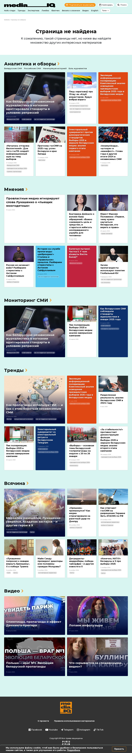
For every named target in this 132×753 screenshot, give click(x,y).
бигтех (9, 419)
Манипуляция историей (55, 68)
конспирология (75, 112)
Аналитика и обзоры (30, 64)
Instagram (84, 730)
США (8, 573)
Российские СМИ (32, 68)
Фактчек (55, 10)
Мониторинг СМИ (26, 300)
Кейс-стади (9, 10)
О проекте (43, 721)
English (94, 10)
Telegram (68, 730)
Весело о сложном (71, 10)
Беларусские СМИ (13, 68)
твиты (32, 532)
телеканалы (74, 465)
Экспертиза (33, 10)
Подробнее (73, 750)
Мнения (14, 189)
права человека (106, 233)
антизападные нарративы (79, 106)
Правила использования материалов (74, 721)
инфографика (26, 119)
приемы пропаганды (14, 171)
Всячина (14, 483)
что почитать (105, 282)
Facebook (36, 730)
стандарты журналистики (110, 329)
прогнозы (41, 160)
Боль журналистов (78, 68)
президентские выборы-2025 (111, 100)
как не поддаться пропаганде (44, 119)
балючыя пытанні (76, 263)
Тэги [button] (104, 10)
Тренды (21, 10)
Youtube (53, 730)
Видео (85, 10)
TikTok (100, 730)
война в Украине (13, 282)
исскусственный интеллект (23, 419)
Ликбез (45, 10)
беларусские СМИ (13, 119)
